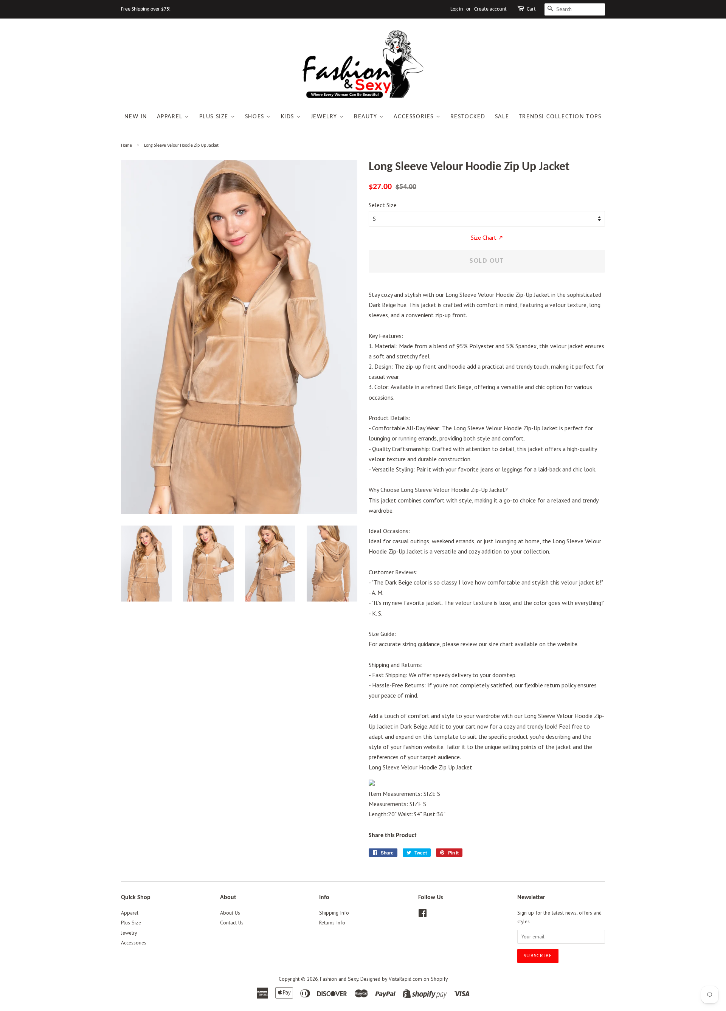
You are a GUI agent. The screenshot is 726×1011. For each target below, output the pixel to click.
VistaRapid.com (405, 978)
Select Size (383, 205)
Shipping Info (334, 912)
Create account (490, 9)
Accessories (415, 117)
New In (135, 117)
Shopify (439, 978)
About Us (230, 912)
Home (126, 145)
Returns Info (332, 922)
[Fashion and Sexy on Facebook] (422, 914)
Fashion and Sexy (339, 978)
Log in (456, 9)
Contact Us (232, 922)
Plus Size (215, 117)
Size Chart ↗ (487, 237)
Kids (288, 117)
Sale (502, 117)
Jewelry (325, 117)
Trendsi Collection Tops (560, 117)
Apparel (171, 117)
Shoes (256, 117)
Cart (531, 9)
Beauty (366, 117)
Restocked (467, 117)
